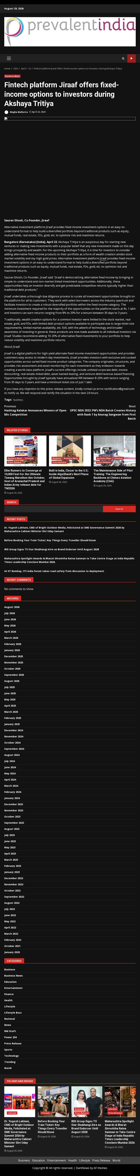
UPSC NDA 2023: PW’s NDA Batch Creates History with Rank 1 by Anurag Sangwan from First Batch (103, 412)
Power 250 (10, 1037)
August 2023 (11, 829)
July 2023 (9, 835)
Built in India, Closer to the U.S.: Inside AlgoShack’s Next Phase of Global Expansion (70, 451)
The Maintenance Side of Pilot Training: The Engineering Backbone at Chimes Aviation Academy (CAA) (115, 451)
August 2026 (11, 607)
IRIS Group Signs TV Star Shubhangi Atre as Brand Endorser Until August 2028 (51, 549)
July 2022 (9, 909)
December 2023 (13, 804)
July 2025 (9, 687)
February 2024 (12, 792)
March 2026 (11, 637)
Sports (8, 1049)
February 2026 (12, 644)
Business (57, 458)
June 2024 (10, 767)
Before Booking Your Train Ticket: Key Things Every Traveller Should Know (50, 540)
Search (11, 502)
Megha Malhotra (18, 111)
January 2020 (12, 952)
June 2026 (10, 619)
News (7, 1025)
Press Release (14, 462)
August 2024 (11, 755)
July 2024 (9, 761)
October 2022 (12, 890)
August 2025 (11, 681)
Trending (10, 1062)
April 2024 (10, 779)
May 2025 (10, 699)
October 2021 (12, 946)
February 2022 (12, 939)
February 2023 (12, 865)
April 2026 (10, 631)
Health (8, 1000)
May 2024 (10, 773)
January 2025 (12, 724)
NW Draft (10, 1031)
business (18, 399)
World (7, 1068)
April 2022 (10, 927)
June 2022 (10, 915)
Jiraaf (103, 258)
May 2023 (10, 847)
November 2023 (13, 810)
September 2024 (14, 748)
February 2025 (12, 718)
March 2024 (11, 785)
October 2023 (12, 816)
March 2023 (11, 859)
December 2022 (13, 878)
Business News (12, 76)
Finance (9, 994)
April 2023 (10, 853)
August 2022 (11, 902)
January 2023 (12, 872)
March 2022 (11, 933)
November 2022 (13, 884)
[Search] (123, 58)
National (9, 1018)
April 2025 (10, 705)
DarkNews (82, 1168)
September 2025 (14, 674)
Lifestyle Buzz (13, 1012)
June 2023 (10, 841)
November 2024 (13, 736)
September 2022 (14, 896)
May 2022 (10, 921)
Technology (11, 1055)
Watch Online (131, 58)
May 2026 (10, 625)
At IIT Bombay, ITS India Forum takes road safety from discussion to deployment (54, 571)
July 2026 (9, 613)
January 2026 (12, 650)
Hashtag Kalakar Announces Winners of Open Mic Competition (35, 410)
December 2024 (13, 730)
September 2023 (14, 822)
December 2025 (13, 656)
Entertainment (13, 988)
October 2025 (12, 668)
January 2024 (12, 798)
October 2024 (12, 742)
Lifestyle (29, 458)
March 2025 (11, 711)
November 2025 (13, 662)
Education (10, 981)
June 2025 (10, 693)
